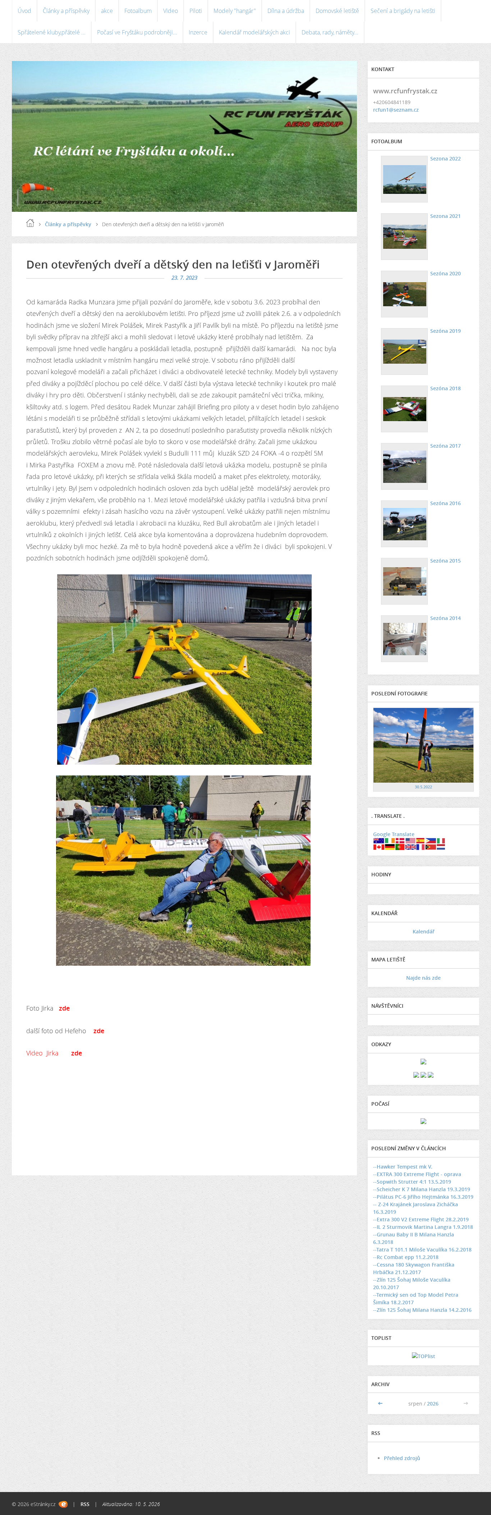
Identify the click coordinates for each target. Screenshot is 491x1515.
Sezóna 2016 (445, 503)
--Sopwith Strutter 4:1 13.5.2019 (412, 1181)
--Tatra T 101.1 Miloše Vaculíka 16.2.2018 (422, 1249)
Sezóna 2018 (445, 388)
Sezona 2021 (445, 216)
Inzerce (198, 32)
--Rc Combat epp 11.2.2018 (406, 1257)
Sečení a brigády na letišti (403, 11)
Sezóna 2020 (445, 273)
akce (107, 11)
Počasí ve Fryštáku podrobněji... (137, 32)
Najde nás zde (423, 977)
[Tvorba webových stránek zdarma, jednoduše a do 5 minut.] (63, 1504)
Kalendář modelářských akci (254, 32)
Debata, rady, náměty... (330, 32)
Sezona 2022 (445, 158)
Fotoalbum (138, 11)
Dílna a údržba (285, 11)
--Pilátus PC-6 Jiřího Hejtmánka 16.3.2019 (423, 1196)
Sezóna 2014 (445, 618)
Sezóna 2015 (445, 560)
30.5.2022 (423, 786)
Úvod (24, 11)
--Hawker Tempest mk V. (402, 1166)
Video (170, 11)
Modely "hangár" (235, 11)
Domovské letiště (337, 11)
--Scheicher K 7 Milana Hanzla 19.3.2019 (421, 1189)
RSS (85, 1504)
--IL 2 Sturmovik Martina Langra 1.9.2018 (423, 1226)
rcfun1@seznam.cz (396, 109)
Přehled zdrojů (402, 1458)
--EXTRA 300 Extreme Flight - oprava (417, 1174)
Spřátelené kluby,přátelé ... (52, 32)
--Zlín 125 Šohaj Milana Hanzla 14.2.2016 (422, 1309)
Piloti (195, 11)
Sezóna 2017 (445, 445)
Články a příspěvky (66, 11)
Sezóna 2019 (445, 330)
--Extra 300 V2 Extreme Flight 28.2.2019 (421, 1219)
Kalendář (424, 931)
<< (381, 1403)
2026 (433, 1403)
